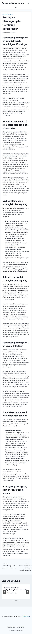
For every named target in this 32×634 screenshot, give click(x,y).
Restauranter (20, 627)
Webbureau (26, 616)
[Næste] (27, 592)
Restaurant (11, 627)
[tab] (14, 600)
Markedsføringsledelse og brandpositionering (9, 565)
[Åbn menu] (28, 3)
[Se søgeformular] (16, 7)
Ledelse (10, 14)
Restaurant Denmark (16, 630)
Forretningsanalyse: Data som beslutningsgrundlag (25, 566)
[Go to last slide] (4, 592)
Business (5, 14)
